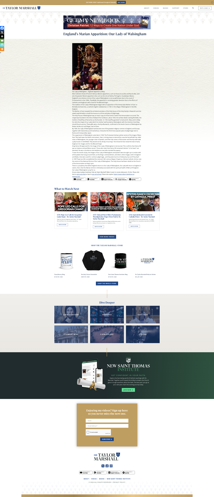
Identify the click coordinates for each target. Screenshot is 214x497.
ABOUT (86, 479)
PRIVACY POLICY (119, 482)
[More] (2, 49)
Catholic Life (107, 334)
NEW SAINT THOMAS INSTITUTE (118, 479)
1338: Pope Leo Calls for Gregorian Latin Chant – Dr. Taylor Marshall (69, 216)
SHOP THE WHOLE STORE (107, 283)
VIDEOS (94, 479)
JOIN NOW (127, 390)
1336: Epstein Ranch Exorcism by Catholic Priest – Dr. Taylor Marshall (142, 216)
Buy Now (121, 2)
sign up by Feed (81, 174)
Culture (143, 334)
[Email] (2, 41)
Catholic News (71, 334)
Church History (71, 314)
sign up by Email (96, 174)
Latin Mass (143, 314)
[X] (2, 32)
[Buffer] (2, 36)
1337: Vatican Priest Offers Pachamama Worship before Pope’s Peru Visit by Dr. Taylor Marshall (107, 217)
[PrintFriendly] (2, 45)
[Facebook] (2, 28)
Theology (107, 314)
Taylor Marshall (22, 8)
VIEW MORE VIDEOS (107, 237)
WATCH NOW (62, 224)
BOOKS (101, 479)
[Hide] (0, 52)
